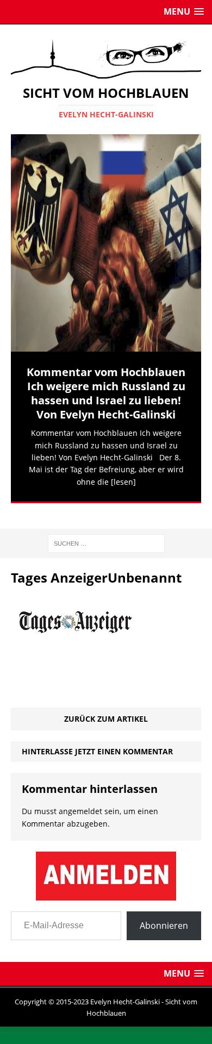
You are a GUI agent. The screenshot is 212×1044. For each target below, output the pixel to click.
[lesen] (123, 482)
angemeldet (80, 798)
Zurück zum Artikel (106, 705)
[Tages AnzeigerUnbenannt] (81, 688)
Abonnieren (164, 912)
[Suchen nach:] (106, 529)
